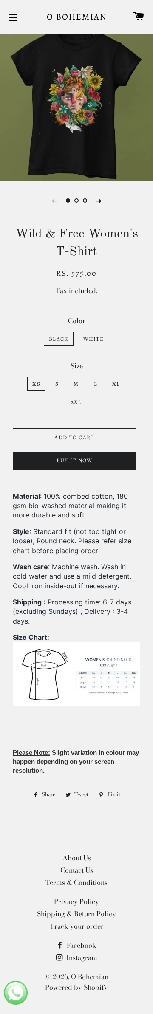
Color (76, 321)
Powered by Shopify (76, 987)
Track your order (77, 926)
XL (116, 383)
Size (77, 366)
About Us (76, 858)
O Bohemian (77, 17)
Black (58, 338)
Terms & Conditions (76, 882)
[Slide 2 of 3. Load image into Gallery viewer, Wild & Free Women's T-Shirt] (76, 200)
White (93, 338)
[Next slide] (98, 200)
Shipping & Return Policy (76, 914)
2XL (76, 402)
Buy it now (75, 460)
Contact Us (76, 870)
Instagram (81, 957)
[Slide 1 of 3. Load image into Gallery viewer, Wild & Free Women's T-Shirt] (68, 200)
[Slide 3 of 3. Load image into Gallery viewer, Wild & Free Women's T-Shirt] (85, 200)
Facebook (80, 945)
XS (36, 383)
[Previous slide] (54, 200)
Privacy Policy (76, 901)
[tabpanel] (76, 104)
